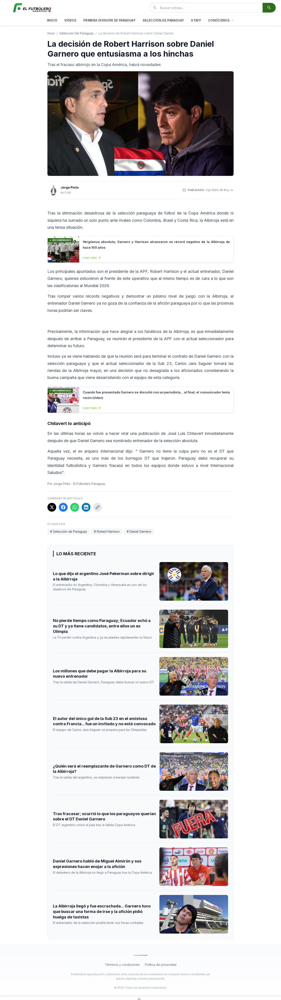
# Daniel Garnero (139, 531)
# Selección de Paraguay (68, 531)
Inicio (51, 33)
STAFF (196, 20)
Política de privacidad (160, 964)
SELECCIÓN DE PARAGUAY (163, 20)
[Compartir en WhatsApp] (74, 507)
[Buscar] (269, 7)
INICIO (52, 20)
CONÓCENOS (219, 20)
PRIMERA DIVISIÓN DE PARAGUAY (109, 20)
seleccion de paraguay (76, 33)
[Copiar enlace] (97, 507)
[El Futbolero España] (32, 8)
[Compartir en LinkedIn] (86, 507)
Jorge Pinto (70, 187)
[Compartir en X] (51, 507)
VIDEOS (70, 20)
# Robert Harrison (107, 531)
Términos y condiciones (122, 964)
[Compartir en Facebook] (63, 507)
